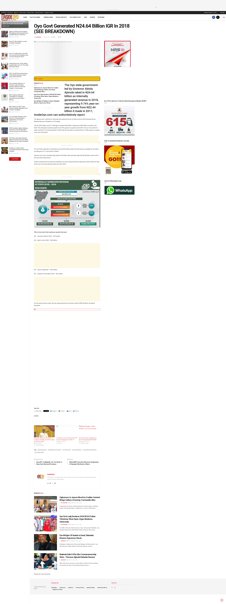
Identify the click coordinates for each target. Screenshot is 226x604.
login (39, 574)
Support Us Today (49, 12)
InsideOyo (3, 12)
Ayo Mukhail (64, 502)
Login (223, 12)
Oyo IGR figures (76, 449)
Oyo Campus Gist (75, 17)
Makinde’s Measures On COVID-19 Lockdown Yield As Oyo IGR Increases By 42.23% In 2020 (44, 439)
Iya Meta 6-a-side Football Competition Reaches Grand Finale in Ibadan (18, 149)
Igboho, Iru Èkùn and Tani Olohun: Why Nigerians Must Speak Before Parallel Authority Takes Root (18, 33)
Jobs (85, 17)
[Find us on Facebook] (213, 17)
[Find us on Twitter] (218, 17)
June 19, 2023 (71, 560)
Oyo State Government (89, 449)
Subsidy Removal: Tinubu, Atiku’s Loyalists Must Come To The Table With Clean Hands (18, 65)
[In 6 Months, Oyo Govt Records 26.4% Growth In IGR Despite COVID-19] (66, 431)
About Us (16, 12)
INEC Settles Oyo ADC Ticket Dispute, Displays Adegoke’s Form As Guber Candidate (18, 108)
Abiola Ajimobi (42, 449)
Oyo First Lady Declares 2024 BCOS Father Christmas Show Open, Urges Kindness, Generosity (47, 96)
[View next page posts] (49, 108)
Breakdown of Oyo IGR (54, 449)
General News (48, 17)
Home (25, 17)
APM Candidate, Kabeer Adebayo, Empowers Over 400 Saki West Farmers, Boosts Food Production (18, 129)
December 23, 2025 (74, 502)
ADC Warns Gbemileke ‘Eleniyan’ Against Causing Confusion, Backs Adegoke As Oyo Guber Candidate (18, 139)
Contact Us (10, 12)
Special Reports (61, 17)
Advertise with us (39, 12)
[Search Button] (224, 17)
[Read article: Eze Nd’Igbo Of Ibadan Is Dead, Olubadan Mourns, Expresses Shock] (45, 542)
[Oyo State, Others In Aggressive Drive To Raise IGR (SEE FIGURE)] (89, 431)
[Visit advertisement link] (67, 356)
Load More (15, 159)
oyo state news (39, 452)
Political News (35, 17)
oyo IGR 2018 (66, 449)
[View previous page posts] (46, 108)
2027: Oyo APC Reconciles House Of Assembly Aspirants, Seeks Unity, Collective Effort (18, 75)
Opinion (92, 17)
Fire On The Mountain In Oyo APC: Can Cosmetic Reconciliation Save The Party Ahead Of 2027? (18, 55)
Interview (101, 17)
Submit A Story (30, 12)
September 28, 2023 (73, 540)
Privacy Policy (22, 12)
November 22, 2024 (74, 524)
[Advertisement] (112, 4)
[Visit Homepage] (10, 17)
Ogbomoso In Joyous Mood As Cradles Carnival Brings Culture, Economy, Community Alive (46, 89)
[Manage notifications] (221, 600)
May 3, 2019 (47, 37)
